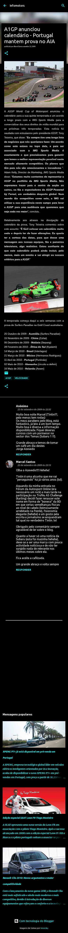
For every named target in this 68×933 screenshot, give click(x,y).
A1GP (8, 378)
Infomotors (17, 5)
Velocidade (21, 378)
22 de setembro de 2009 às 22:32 (34, 409)
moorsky (44, 928)
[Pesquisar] (63, 5)
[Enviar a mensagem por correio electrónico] (6, 374)
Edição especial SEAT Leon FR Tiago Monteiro (28, 817)
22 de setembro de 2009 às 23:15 (34, 465)
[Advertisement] (34, 668)
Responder (23, 454)
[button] (6, 53)
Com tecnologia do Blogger (36, 921)
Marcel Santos (25, 461)
